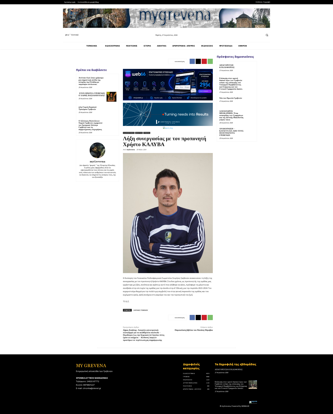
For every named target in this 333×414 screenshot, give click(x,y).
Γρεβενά (147, 133)
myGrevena (97, 161)
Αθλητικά (139, 133)
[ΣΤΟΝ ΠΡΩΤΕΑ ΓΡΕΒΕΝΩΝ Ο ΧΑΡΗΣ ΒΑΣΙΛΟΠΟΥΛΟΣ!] (111, 97)
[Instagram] (256, 35)
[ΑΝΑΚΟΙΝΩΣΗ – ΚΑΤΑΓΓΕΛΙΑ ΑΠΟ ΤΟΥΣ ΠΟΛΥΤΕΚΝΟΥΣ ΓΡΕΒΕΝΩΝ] (249, 131)
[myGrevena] (97, 150)
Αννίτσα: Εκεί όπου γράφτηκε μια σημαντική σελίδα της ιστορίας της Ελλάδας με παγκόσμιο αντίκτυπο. (91, 81)
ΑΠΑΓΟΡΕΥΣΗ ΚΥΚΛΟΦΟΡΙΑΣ (227, 66)
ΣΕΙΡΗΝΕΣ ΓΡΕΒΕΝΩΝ (140, 310)
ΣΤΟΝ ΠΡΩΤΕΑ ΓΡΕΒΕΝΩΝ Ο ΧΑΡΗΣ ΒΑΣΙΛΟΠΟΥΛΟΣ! (92, 94)
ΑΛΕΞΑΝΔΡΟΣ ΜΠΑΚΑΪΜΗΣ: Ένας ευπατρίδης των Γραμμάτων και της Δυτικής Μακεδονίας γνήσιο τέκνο (231, 115)
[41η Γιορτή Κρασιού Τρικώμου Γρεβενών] (111, 111)
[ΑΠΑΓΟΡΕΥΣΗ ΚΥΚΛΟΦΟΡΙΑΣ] (249, 68)
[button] (267, 35)
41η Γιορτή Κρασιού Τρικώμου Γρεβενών (88, 108)
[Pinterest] (204, 61)
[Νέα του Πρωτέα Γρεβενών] (249, 101)
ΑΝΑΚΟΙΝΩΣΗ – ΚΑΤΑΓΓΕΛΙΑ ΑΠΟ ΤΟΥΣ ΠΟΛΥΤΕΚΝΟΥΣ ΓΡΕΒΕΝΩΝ (231, 131)
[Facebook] (251, 35)
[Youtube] (261, 35)
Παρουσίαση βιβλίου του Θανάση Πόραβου (194, 330)
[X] (198, 61)
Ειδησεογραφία (128, 133)
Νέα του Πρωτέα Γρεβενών (230, 98)
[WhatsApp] (210, 61)
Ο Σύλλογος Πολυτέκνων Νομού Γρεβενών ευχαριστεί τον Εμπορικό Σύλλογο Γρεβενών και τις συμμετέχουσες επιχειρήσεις (90, 125)
